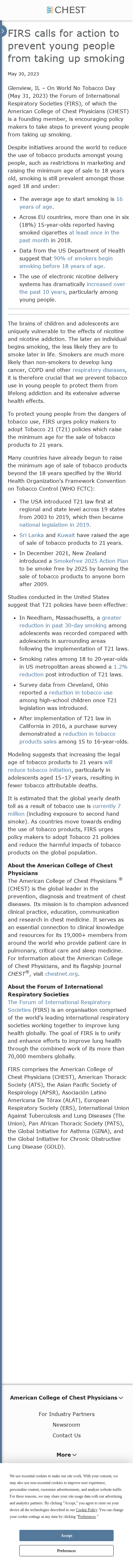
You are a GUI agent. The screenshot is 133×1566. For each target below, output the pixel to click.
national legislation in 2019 (54, 525)
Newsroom (66, 1424)
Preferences (66, 1551)
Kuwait (66, 535)
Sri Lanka (31, 535)
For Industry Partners (67, 1414)
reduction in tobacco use (81, 692)
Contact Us (67, 1435)
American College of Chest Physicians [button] (64, 1397)
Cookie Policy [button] (86, 1510)
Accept (66, 1535)
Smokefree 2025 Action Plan (91, 561)
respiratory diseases (99, 370)
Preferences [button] (87, 1516)
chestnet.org (61, 974)
